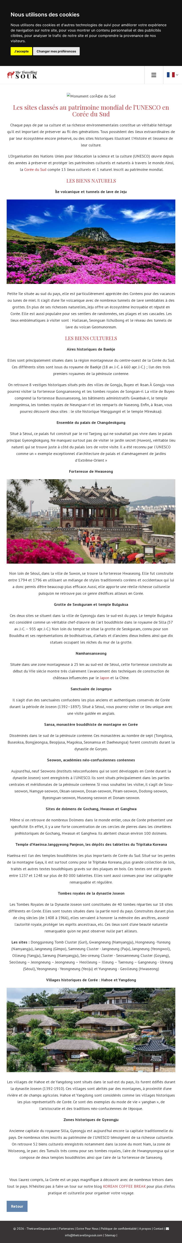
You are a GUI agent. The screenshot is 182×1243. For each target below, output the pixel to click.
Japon (104, 677)
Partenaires (66, 1229)
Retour (17, 1206)
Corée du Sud (35, 169)
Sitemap (110, 1235)
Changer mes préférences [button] (56, 51)
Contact (158, 1229)
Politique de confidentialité (119, 1229)
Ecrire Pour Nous (88, 1229)
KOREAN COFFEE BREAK (124, 1186)
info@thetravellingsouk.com (83, 1235)
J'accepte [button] (21, 51)
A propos (145, 1229)
